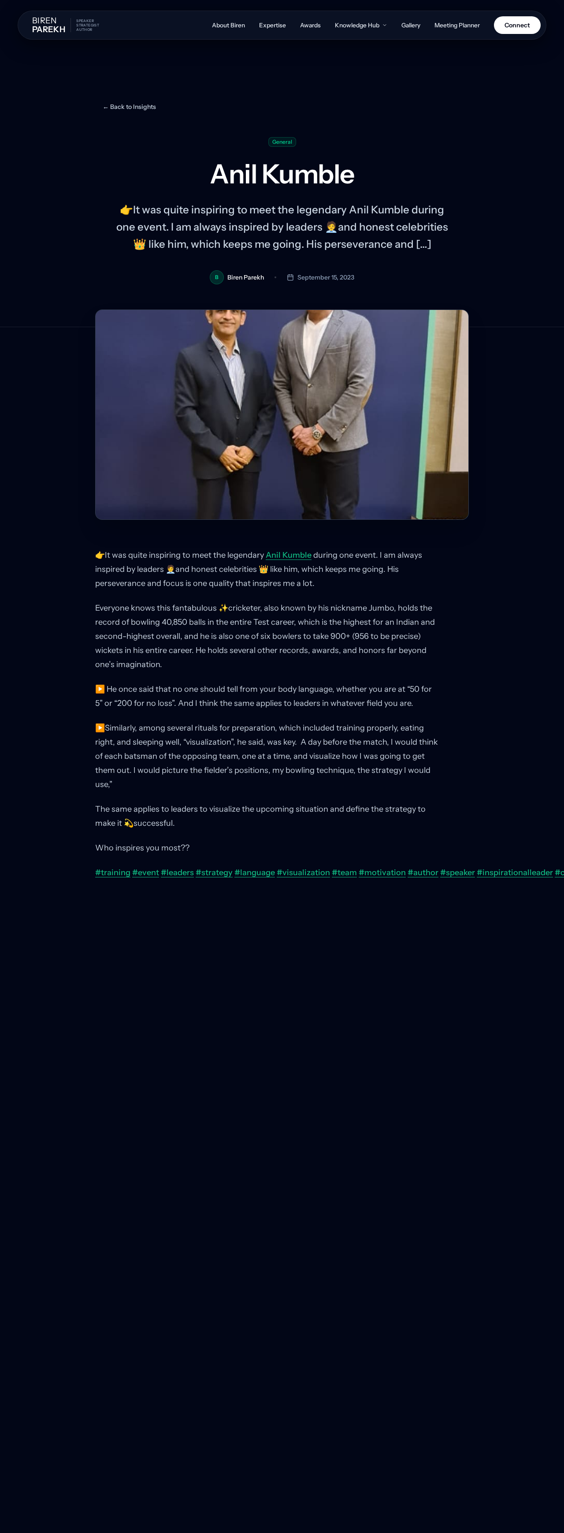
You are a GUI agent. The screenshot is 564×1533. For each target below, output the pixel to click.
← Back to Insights (129, 107)
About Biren (228, 25)
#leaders (177, 872)
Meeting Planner (457, 25)
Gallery (410, 25)
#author (423, 872)
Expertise (272, 25)
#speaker (457, 872)
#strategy (214, 872)
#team (344, 872)
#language (254, 872)
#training (112, 872)
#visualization (303, 872)
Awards (310, 25)
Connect (517, 25)
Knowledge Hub (357, 25)
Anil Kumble (289, 555)
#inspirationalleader (515, 872)
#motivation (382, 872)
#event (145, 872)
